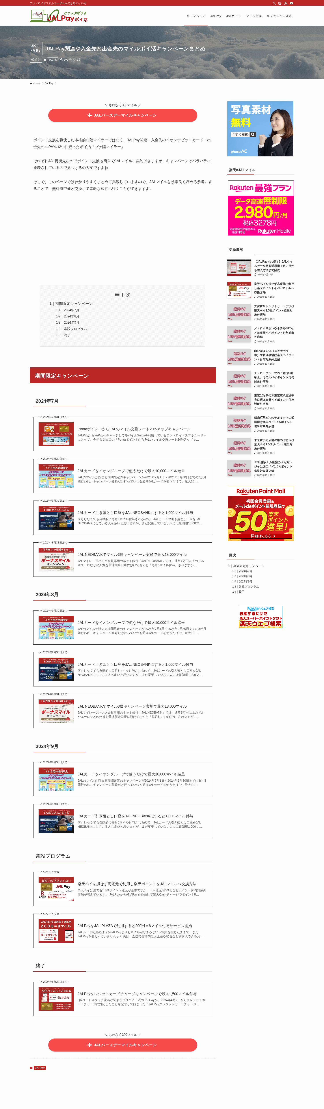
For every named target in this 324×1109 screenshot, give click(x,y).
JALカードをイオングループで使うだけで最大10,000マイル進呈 (131, 471)
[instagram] (280, 3)
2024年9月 (71, 322)
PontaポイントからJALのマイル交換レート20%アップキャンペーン (134, 429)
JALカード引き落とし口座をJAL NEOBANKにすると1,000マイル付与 (135, 513)
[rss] (286, 3)
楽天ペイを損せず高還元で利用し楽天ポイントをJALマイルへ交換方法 (137, 884)
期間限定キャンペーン (74, 304)
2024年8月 (71, 316)
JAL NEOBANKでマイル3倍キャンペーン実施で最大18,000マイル (132, 555)
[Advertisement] (122, 238)
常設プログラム (75, 329)
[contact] (291, 3)
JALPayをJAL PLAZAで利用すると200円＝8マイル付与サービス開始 (135, 926)
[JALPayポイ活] (59, 15)
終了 (67, 335)
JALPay (53, 59)
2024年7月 (71, 310)
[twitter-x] (274, 3)
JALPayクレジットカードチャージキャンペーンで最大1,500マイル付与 (137, 994)
